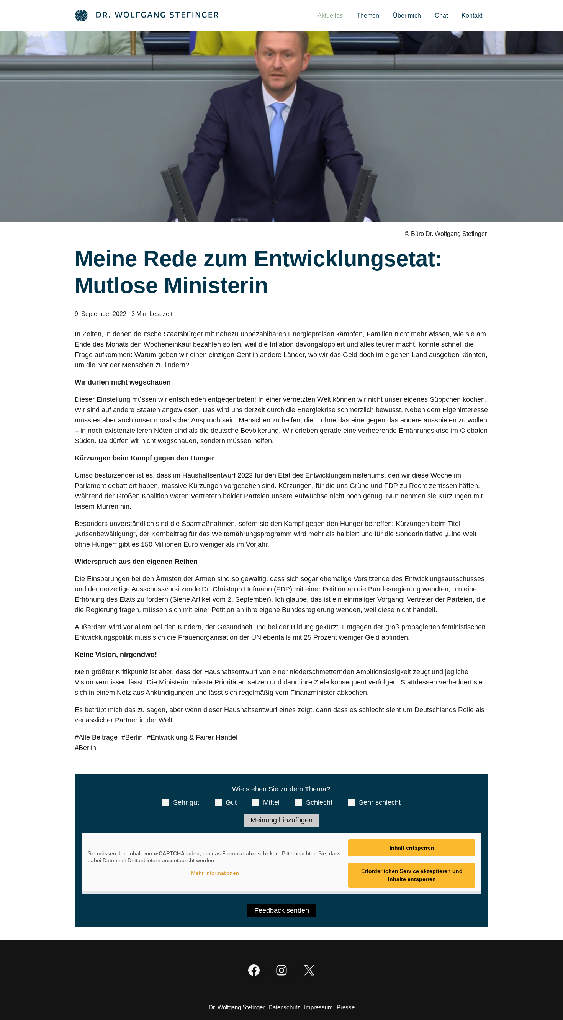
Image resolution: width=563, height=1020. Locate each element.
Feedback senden (281, 910)
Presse (346, 1007)
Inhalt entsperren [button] (412, 848)
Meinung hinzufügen (281, 820)
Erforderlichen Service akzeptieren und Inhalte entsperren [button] (412, 875)
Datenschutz (284, 1007)
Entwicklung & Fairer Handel (194, 737)
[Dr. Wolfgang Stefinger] (146, 15)
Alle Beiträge (98, 737)
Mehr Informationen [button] (215, 873)
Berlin (134, 737)
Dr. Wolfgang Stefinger (237, 1007)
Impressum (318, 1007)
